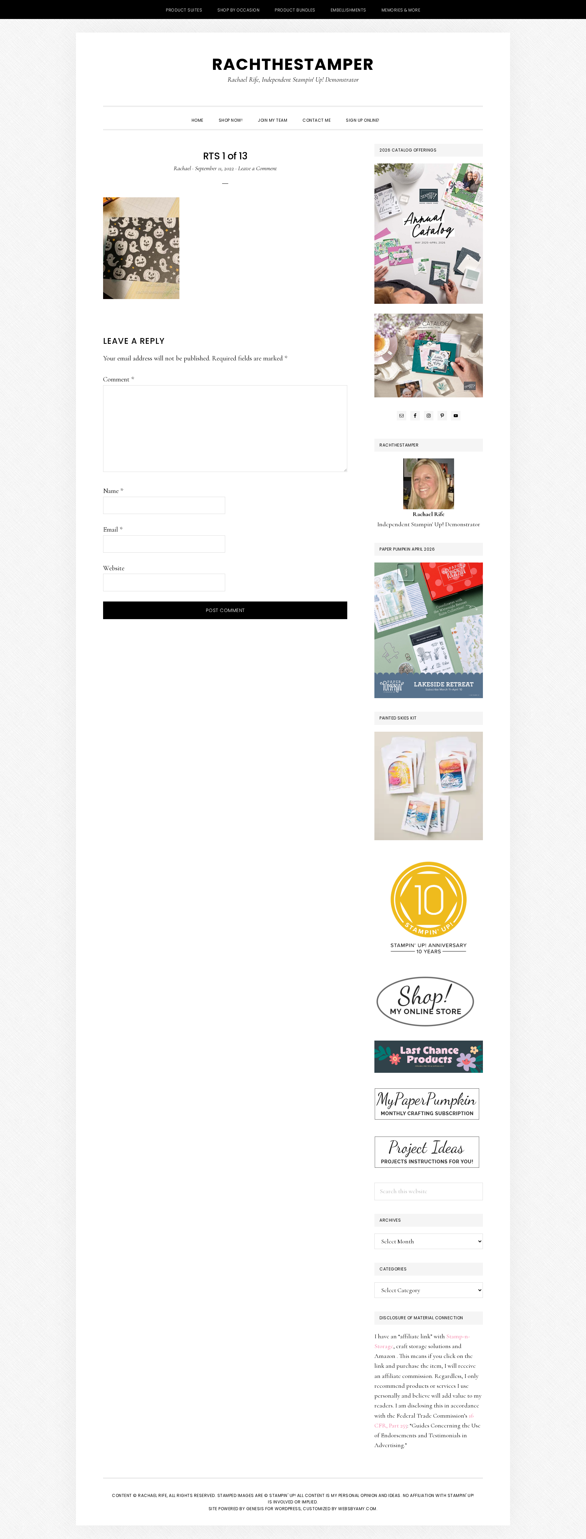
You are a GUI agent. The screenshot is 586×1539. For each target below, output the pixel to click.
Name (113, 491)
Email (112, 530)
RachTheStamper (293, 64)
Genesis (255, 1509)
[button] (395, 114)
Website (113, 568)
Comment (118, 379)
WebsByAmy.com (357, 1509)
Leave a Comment (257, 168)
